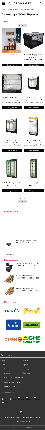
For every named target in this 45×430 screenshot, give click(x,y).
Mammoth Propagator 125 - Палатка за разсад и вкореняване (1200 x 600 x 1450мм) (12, 100)
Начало (4, 360)
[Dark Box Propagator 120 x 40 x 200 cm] (11, 168)
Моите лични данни (23, 421)
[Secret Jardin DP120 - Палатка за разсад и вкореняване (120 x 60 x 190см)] (33, 126)
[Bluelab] (13, 325)
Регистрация (6, 373)
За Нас (4, 369)
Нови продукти (27, 373)
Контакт (25, 360)
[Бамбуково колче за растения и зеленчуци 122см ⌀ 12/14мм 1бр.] (9, 292)
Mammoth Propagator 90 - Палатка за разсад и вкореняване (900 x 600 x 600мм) (33, 57)
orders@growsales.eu (16, 382)
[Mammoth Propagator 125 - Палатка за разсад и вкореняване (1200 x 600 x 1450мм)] (11, 83)
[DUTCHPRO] (13, 311)
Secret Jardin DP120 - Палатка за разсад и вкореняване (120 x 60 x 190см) (33, 142)
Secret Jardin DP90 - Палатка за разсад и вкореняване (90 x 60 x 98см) (11, 142)
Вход (3, 365)
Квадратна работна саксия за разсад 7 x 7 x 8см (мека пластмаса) (27, 265)
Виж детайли (12, 65)
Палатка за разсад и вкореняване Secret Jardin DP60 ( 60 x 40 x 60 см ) (33, 100)
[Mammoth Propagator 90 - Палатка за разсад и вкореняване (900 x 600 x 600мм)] (33, 40)
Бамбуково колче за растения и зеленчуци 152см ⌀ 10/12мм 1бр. (28, 277)
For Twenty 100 (11, 55)
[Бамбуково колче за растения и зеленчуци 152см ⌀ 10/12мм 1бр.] (9, 279)
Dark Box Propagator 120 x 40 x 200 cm (12, 184)
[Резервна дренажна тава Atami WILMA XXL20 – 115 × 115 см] (9, 244)
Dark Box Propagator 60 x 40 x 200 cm (33, 184)
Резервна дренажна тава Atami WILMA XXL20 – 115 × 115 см (26, 242)
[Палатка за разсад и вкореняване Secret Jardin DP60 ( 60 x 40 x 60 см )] (33, 83)
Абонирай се (10, 254)
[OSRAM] (13, 340)
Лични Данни (27, 369)
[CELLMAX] (31, 325)
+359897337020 (16, 386)
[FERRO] (31, 311)
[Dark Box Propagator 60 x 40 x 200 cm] (33, 168)
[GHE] (31, 340)
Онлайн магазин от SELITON (22, 428)
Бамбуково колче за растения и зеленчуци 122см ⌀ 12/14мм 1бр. (28, 289)
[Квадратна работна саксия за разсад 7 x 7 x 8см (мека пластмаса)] (9, 267)
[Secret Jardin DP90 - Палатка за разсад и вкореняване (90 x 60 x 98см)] (11, 126)
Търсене (25, 365)
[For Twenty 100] (11, 40)
